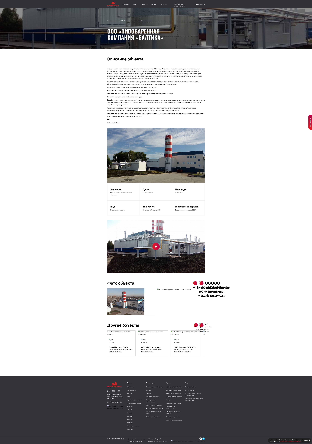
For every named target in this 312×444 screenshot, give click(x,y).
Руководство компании (134, 403)
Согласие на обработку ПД (135, 441)
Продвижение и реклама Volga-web (157, 441)
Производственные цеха (173, 393)
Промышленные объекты (154, 405)
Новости (129, 393)
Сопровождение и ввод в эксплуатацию (193, 394)
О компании (130, 387)
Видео (129, 396)
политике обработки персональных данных (290, 441)
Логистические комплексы (154, 387)
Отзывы (129, 413)
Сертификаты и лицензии (134, 400)
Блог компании (131, 390)
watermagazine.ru (113, 122)
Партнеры (130, 422)
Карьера (129, 409)
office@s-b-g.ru (178, 4)
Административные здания (154, 408)
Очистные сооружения (153, 417)
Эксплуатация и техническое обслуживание (194, 399)
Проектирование (190, 387)
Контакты (130, 429)
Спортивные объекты (152, 396)
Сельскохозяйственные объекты (153, 412)
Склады (148, 390)
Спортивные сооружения (173, 403)
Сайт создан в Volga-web (154, 439)
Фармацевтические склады (174, 396)
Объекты (116, 21)
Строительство (189, 390)
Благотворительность (133, 426)
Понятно (306, 440)
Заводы (148, 393)
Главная (109, 21)
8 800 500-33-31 (113, 391)
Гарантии (129, 416)
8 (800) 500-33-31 (179, 6)
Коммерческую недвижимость (151, 401)
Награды (129, 419)
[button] (195, 283)
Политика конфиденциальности (136, 439)
